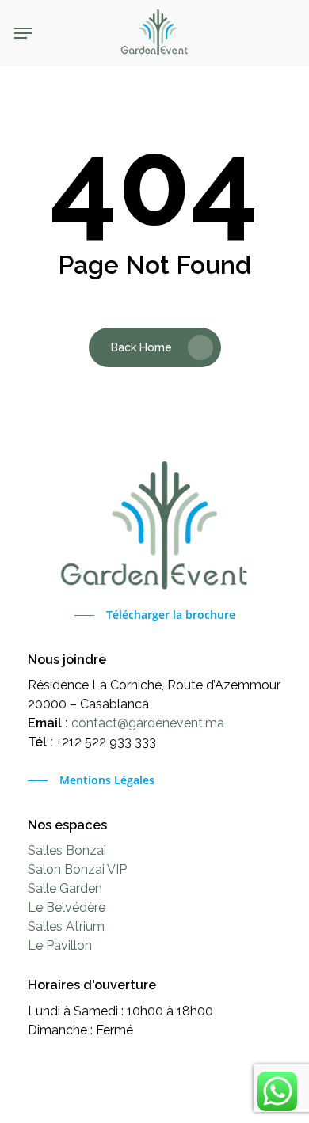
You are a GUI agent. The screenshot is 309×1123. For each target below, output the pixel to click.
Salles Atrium (66, 926)
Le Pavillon (60, 945)
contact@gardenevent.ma (147, 722)
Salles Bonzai (67, 850)
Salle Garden (65, 888)
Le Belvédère (66, 907)
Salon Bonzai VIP (77, 869)
